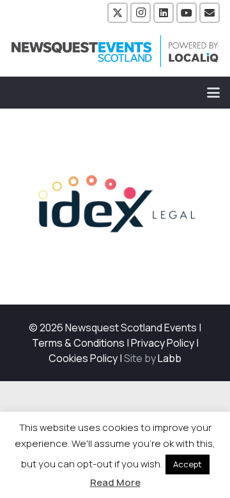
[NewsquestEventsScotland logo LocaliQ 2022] (115, 51)
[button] (213, 92)
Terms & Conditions (78, 343)
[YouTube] (186, 13)
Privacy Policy (162, 343)
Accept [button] (187, 464)
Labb (169, 358)
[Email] (209, 13)
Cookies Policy (83, 358)
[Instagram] (140, 13)
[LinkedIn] (163, 13)
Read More (115, 482)
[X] (117, 13)
